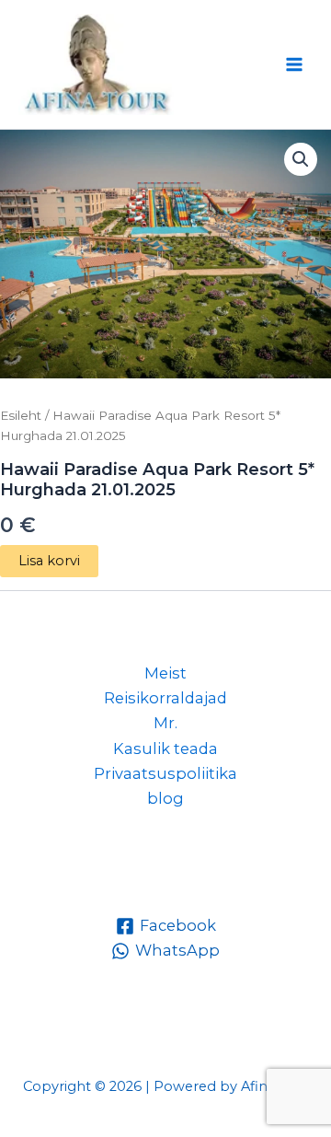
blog (165, 798)
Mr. (165, 723)
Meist (165, 673)
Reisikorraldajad (165, 698)
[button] (300, 159)
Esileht (20, 415)
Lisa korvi (49, 560)
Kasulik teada (165, 748)
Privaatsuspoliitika (165, 773)
